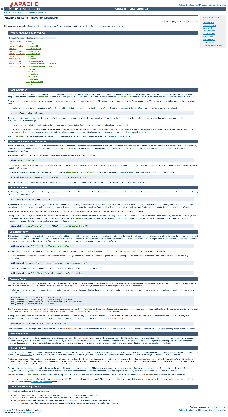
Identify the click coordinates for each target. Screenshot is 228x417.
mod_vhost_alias (17, 66)
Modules (181, 5)
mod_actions (15, 41)
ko (192, 22)
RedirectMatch (33, 71)
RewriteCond (32, 74)
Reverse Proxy (208, 37)
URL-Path (84, 94)
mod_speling (15, 61)
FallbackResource (31, 375)
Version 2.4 (42, 12)
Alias (29, 41)
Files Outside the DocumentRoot (209, 27)
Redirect (30, 69)
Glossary (203, 5)
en (180, 22)
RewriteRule (32, 77)
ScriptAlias (32, 79)
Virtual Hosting (34, 129)
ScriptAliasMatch (34, 82)
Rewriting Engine (209, 40)
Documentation (29, 12)
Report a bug (221, 5)
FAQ (197, 5)
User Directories (209, 31)
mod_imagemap (15, 51)
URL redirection (26, 355)
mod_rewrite (15, 59)
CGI (18, 168)
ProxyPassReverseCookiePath (40, 66)
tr (197, 22)
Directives (190, 5)
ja (188, 22)
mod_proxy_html (70, 329)
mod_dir (12, 49)
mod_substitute (117, 318)
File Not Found (208, 43)
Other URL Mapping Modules (214, 45)
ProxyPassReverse (34, 61)
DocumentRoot (32, 51)
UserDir (30, 84)
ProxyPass (31, 59)
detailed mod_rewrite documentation (155, 343)
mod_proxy (14, 56)
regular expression (126, 172)
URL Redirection (209, 34)
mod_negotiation (17, 54)
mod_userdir (15, 64)
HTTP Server (17, 12)
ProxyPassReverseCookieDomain (41, 64)
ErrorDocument (33, 54)
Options (30, 56)
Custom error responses (41, 382)
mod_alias (14, 44)
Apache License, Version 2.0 (30, 412)
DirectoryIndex (33, 49)
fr (184, 22)
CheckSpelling (33, 46)
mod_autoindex (16, 46)
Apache (7, 12)
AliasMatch (31, 44)
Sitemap (212, 5)
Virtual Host (116, 136)
